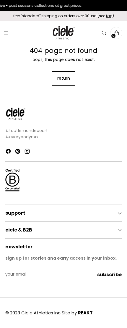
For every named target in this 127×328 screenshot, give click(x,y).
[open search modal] (104, 33)
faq (109, 15)
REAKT (85, 313)
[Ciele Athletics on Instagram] (27, 152)
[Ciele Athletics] (63, 33)
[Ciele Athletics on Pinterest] (18, 152)
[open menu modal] (6, 33)
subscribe (109, 274)
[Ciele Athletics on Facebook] (8, 152)
